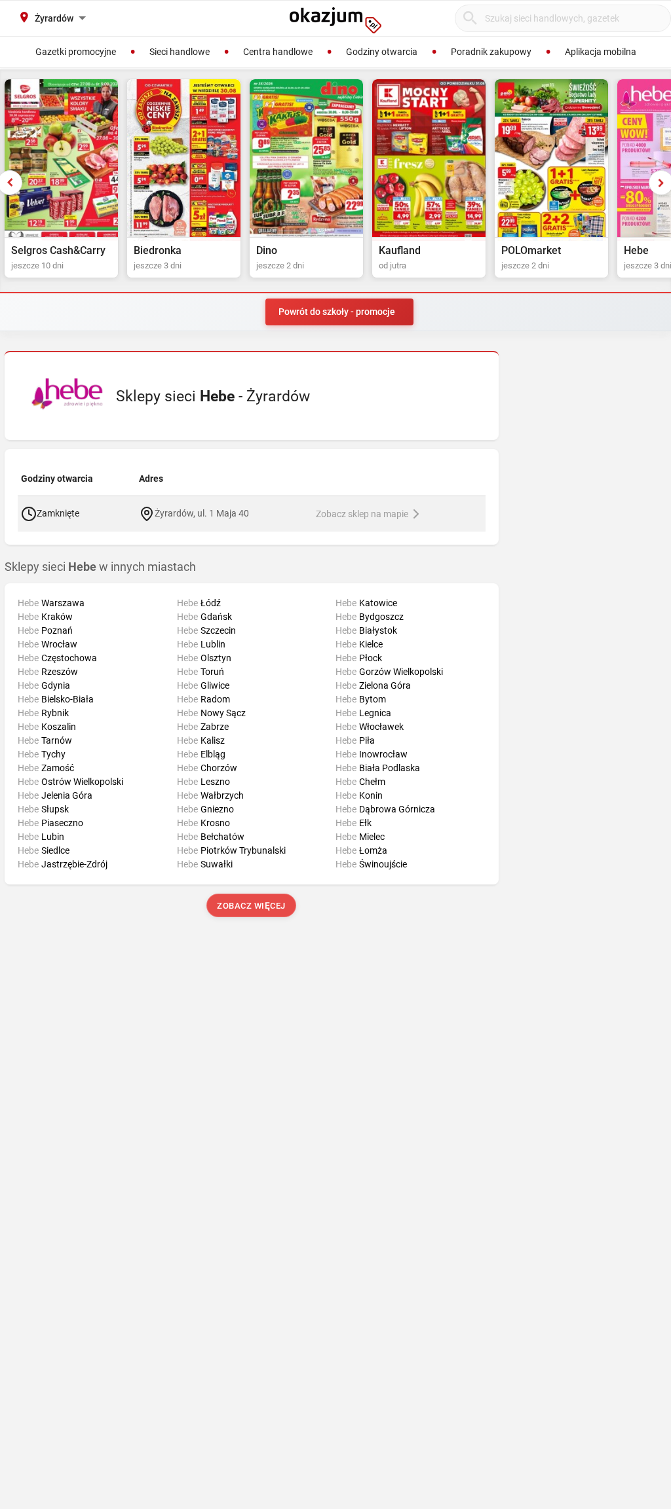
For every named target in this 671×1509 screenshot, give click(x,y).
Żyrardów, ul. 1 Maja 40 (202, 512)
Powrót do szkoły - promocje (336, 311)
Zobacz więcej (252, 906)
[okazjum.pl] (335, 20)
